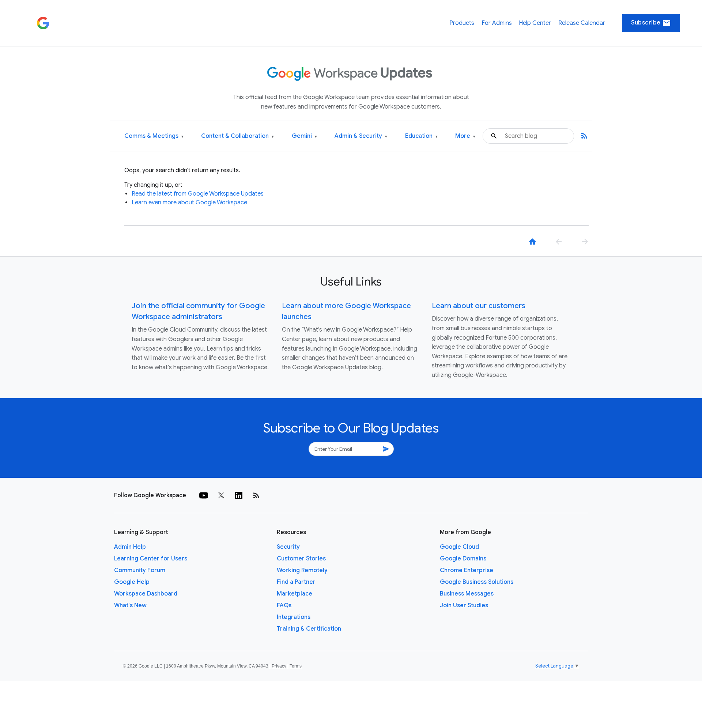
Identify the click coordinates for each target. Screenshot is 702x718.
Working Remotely (302, 570)
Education (421, 136)
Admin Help (130, 547)
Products (461, 23)
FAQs (284, 605)
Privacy (279, 666)
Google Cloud (459, 547)
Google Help (132, 582)
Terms (296, 666)
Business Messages (467, 593)
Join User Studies (464, 605)
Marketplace (294, 593)
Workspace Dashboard (145, 593)
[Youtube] (203, 495)
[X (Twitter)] (221, 495)
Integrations (293, 617)
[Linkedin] (239, 495)
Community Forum (139, 570)
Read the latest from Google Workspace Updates (198, 193)
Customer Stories (301, 558)
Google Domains (463, 558)
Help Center (535, 23)
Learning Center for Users (150, 558)
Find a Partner (296, 582)
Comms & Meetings (154, 136)
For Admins (497, 23)
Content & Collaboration (237, 136)
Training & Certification (309, 628)
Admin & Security (361, 136)
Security (288, 547)
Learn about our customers (478, 305)
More (465, 136)
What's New (130, 605)
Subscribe (651, 23)
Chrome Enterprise (466, 570)
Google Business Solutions (476, 582)
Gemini (304, 136)
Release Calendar (581, 23)
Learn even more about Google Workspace (189, 202)
